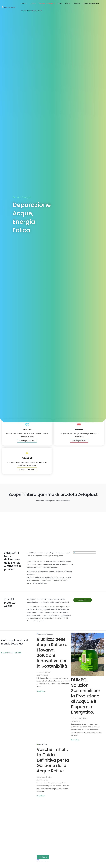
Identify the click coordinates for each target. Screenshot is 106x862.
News (60, 3)
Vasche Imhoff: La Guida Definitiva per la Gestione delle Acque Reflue (53, 760)
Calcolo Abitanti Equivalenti (31, 11)
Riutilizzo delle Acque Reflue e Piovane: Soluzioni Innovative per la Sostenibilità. (52, 652)
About (67, 3)
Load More (43, 857)
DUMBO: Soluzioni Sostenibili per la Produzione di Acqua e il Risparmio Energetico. (85, 696)
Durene (33, 3)
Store (23, 3)
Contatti (76, 3)
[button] (26, 3)
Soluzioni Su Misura (46, 3)
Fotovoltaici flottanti (91, 3)
